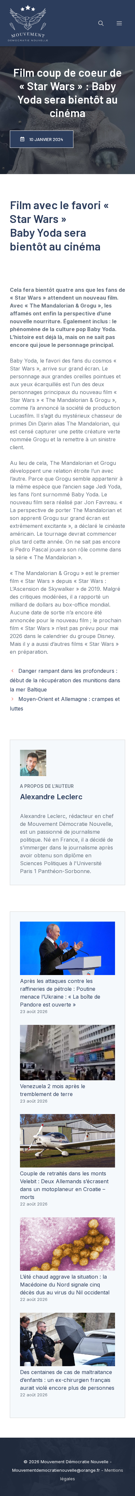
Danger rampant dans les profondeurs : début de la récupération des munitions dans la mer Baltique (65, 680)
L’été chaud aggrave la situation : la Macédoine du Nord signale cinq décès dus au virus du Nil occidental (64, 1284)
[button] (101, 23)
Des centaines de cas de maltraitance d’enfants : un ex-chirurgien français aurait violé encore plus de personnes (67, 1380)
